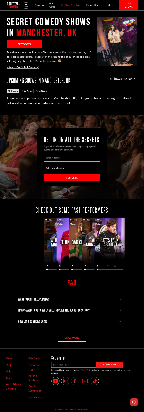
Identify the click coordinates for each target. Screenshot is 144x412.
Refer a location (33, 378)
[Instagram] (65, 381)
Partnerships (92, 5)
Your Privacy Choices (14, 386)
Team (9, 378)
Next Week (41, 91)
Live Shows (129, 5)
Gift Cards (52, 5)
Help (108, 5)
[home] (13, 5)
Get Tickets (24, 44)
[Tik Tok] (95, 381)
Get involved (35, 397)
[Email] (85, 381)
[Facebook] (75, 381)
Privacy (80, 410)
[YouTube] (55, 381)
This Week (27, 91)
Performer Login (34, 367)
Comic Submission (35, 388)
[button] (39, 5)
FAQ (8, 365)
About (9, 358)
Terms (86, 410)
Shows (38, 5)
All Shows (13, 91)
